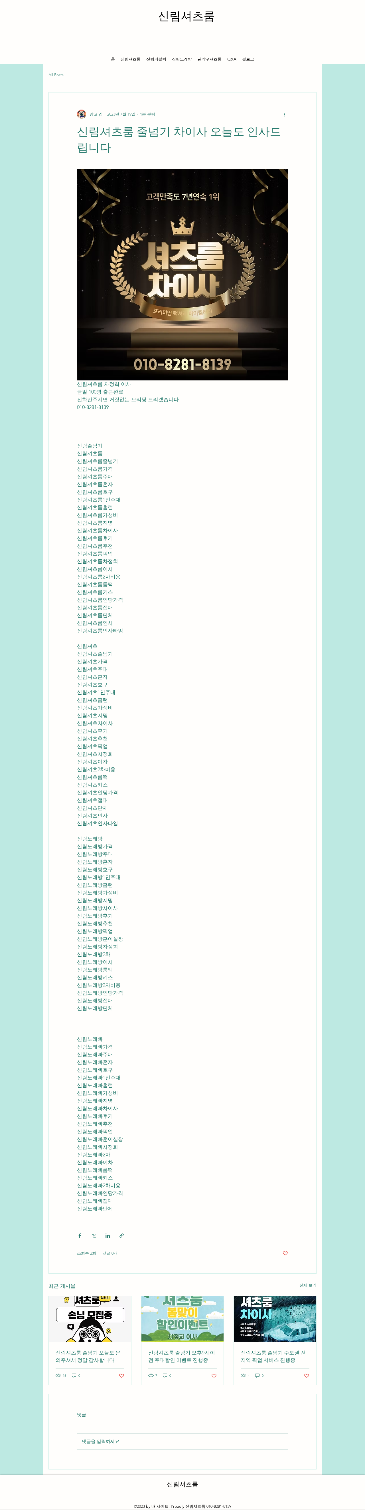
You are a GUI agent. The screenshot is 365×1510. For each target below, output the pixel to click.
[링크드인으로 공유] (107, 1235)
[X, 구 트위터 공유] (93, 1235)
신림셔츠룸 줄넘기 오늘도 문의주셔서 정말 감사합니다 (88, 1356)
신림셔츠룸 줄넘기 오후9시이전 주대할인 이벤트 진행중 (181, 1356)
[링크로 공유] (121, 1235)
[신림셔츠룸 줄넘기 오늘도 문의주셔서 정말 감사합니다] (90, 1319)
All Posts (56, 74)
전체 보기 (308, 1285)
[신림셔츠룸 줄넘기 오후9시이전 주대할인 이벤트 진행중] (182, 1319)
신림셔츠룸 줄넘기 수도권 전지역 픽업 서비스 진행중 (273, 1356)
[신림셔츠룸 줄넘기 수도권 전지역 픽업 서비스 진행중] (275, 1319)
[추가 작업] (284, 114)
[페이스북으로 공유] (79, 1235)
